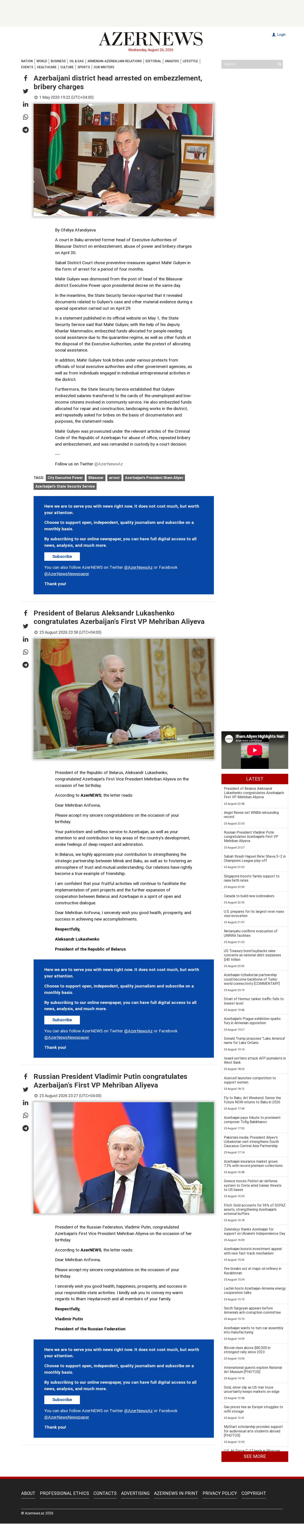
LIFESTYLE (190, 61)
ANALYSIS (172, 61)
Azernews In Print (176, 1493)
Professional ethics (64, 1493)
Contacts (105, 1493)
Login (281, 34)
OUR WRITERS (104, 67)
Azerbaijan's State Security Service (65, 486)
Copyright (253, 1493)
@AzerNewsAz (108, 463)
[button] (25, 78)
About (28, 1493)
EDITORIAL (153, 61)
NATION (27, 61)
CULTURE (67, 67)
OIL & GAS (76, 61)
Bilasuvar (96, 478)
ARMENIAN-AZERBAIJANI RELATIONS (114, 61)
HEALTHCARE (47, 67)
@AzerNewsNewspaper (66, 573)
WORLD (41, 61)
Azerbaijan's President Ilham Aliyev (154, 478)
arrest (114, 478)
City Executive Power (65, 478)
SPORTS (83, 67)
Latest (254, 779)
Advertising (135, 1493)
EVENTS (27, 67)
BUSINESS (58, 61)
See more (255, 1456)
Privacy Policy (220, 1493)
